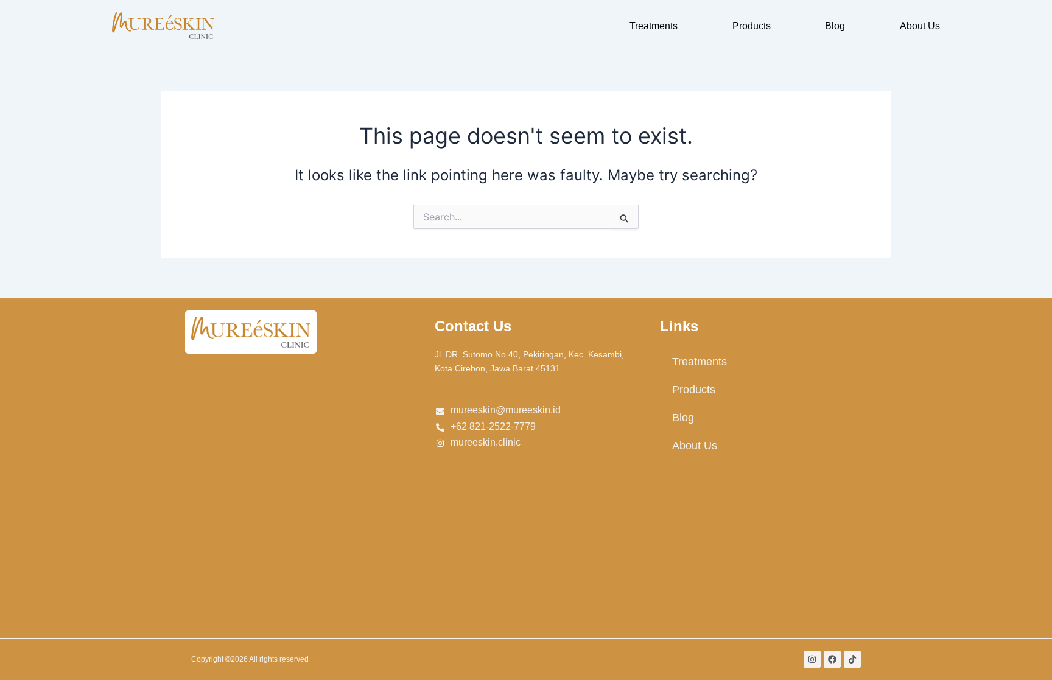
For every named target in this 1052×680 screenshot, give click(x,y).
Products (751, 26)
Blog (835, 26)
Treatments (653, 26)
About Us (920, 26)
